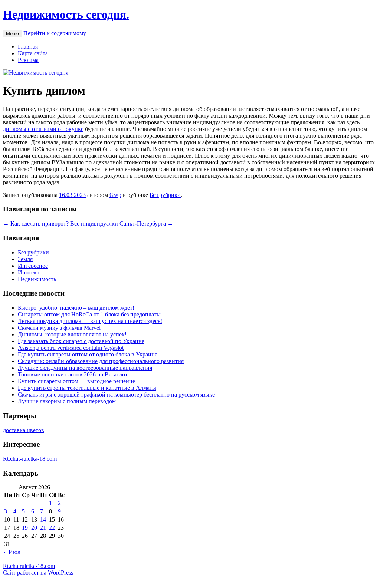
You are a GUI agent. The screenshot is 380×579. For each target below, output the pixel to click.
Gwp (115, 195)
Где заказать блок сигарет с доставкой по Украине (81, 341)
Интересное (33, 266)
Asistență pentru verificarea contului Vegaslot (71, 348)
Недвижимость (37, 279)
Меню (12, 33)
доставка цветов (23, 430)
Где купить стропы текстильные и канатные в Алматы (87, 388)
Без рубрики (165, 195)
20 (34, 527)
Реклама (28, 60)
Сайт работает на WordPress (38, 572)
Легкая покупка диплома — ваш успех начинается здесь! (90, 321)
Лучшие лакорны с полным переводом (67, 401)
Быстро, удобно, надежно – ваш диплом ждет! (76, 308)
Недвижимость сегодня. (66, 14)
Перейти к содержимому (54, 33)
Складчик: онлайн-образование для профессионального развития (101, 361)
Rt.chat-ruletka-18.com (30, 458)
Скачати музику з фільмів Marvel (59, 328)
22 (52, 527)
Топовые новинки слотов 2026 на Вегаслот (73, 374)
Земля (25, 259)
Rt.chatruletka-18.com (29, 566)
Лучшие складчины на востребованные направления (85, 368)
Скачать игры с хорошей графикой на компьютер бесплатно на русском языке (116, 394)
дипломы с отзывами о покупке (43, 129)
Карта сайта (33, 53)
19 (25, 527)
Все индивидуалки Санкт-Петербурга (121, 223)
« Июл (12, 552)
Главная (28, 46)
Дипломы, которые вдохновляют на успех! (72, 334)
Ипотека (28, 272)
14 (43, 519)
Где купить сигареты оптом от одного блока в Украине (87, 354)
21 (43, 527)
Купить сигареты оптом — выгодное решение (76, 381)
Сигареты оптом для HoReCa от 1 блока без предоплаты (89, 314)
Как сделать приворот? (36, 223)
